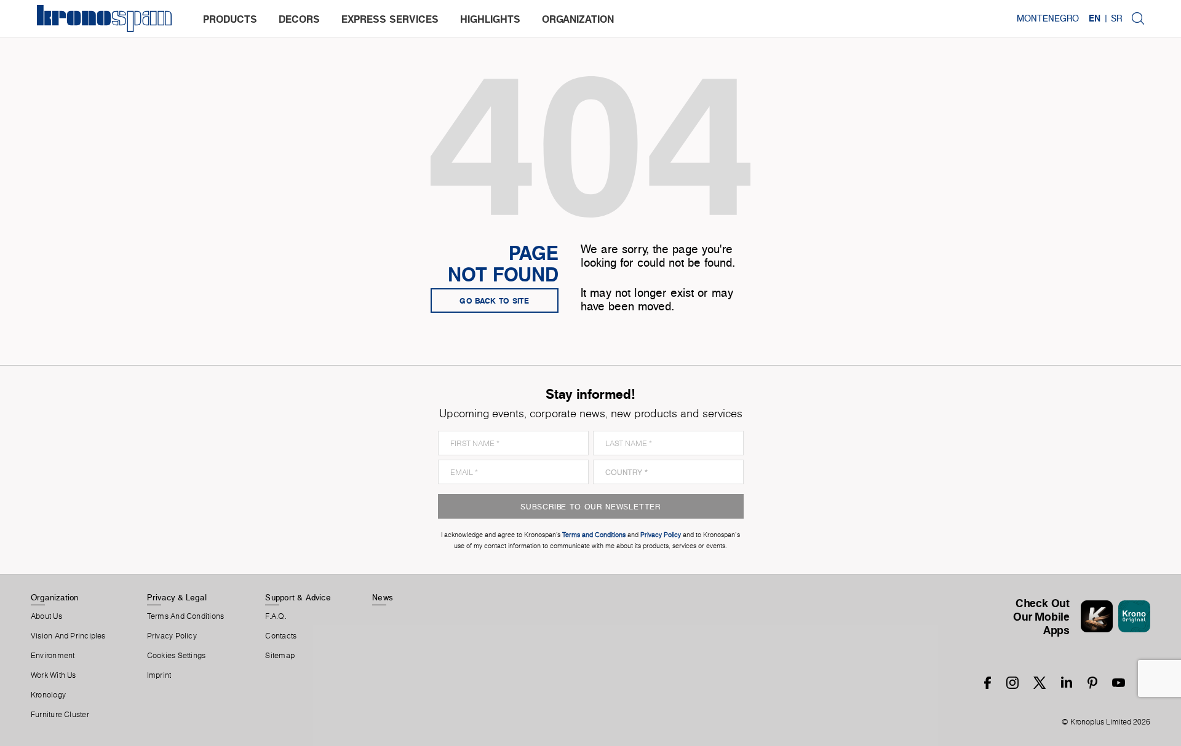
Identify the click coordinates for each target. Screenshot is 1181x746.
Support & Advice (298, 597)
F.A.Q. (275, 616)
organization (578, 19)
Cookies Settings (176, 656)
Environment (52, 656)
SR (1116, 18)
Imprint (159, 675)
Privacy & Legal (177, 597)
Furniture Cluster (60, 715)
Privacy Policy (172, 636)
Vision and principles (68, 636)
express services (390, 19)
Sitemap (280, 656)
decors (299, 19)
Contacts (280, 636)
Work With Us (53, 675)
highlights (490, 19)
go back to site (494, 300)
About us (46, 616)
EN (1094, 18)
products (230, 19)
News (382, 597)
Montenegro (1048, 18)
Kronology (48, 695)
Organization (55, 597)
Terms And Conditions (185, 616)
